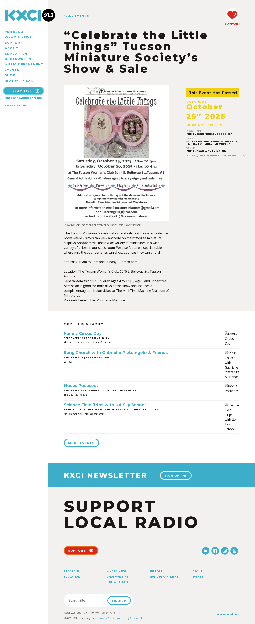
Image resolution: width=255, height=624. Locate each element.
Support (14, 43)
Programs (15, 32)
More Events (81, 443)
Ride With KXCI (20, 80)
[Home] (24, 15)
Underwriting (19, 59)
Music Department (24, 64)
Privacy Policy (106, 618)
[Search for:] (86, 600)
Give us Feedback (228, 614)
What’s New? (18, 37)
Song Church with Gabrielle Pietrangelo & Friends (116, 352)
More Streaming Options (23, 98)
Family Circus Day (83, 333)
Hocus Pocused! (81, 385)
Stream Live (19, 91)
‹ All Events (76, 15)
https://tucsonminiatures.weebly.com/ (216, 155)
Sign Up (172, 475)
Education (16, 53)
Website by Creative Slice (131, 618)
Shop (10, 75)
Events (12, 70)
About (11, 48)
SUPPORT (232, 23)
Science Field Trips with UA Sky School (105, 404)
